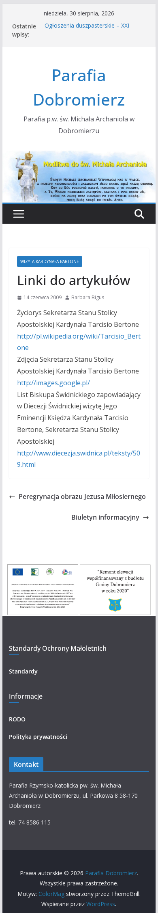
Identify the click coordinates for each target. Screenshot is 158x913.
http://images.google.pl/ (53, 382)
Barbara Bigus (87, 297)
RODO (17, 719)
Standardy (23, 671)
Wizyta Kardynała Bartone (49, 261)
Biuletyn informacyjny (105, 517)
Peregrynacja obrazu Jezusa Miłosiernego (82, 496)
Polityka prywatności (38, 736)
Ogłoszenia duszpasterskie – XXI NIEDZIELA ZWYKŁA (87, 30)
